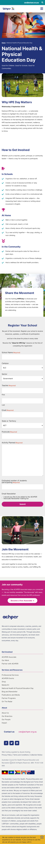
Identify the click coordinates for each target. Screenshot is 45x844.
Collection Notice (36, 755)
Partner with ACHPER (10, 664)
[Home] (8, 9)
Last (3, 405)
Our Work (5, 660)
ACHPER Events (8, 678)
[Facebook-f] (6, 743)
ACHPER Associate (9, 657)
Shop (4, 682)
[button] (42, 837)
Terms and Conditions (21, 755)
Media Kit (5, 685)
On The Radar (7, 701)
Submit (23, 504)
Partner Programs (9, 698)
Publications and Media (11, 695)
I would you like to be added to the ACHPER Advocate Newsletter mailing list (20, 497)
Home (3, 43)
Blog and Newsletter (9, 692)
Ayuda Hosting (25, 752)
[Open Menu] (41, 8)
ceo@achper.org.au (31, 2)
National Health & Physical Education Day (17, 688)
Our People (6, 719)
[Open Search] (42, 2)
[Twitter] (11, 743)
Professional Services (10, 675)
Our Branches (7, 716)
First (3, 394)
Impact (4, 723)
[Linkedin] (17, 743)
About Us (5, 713)
